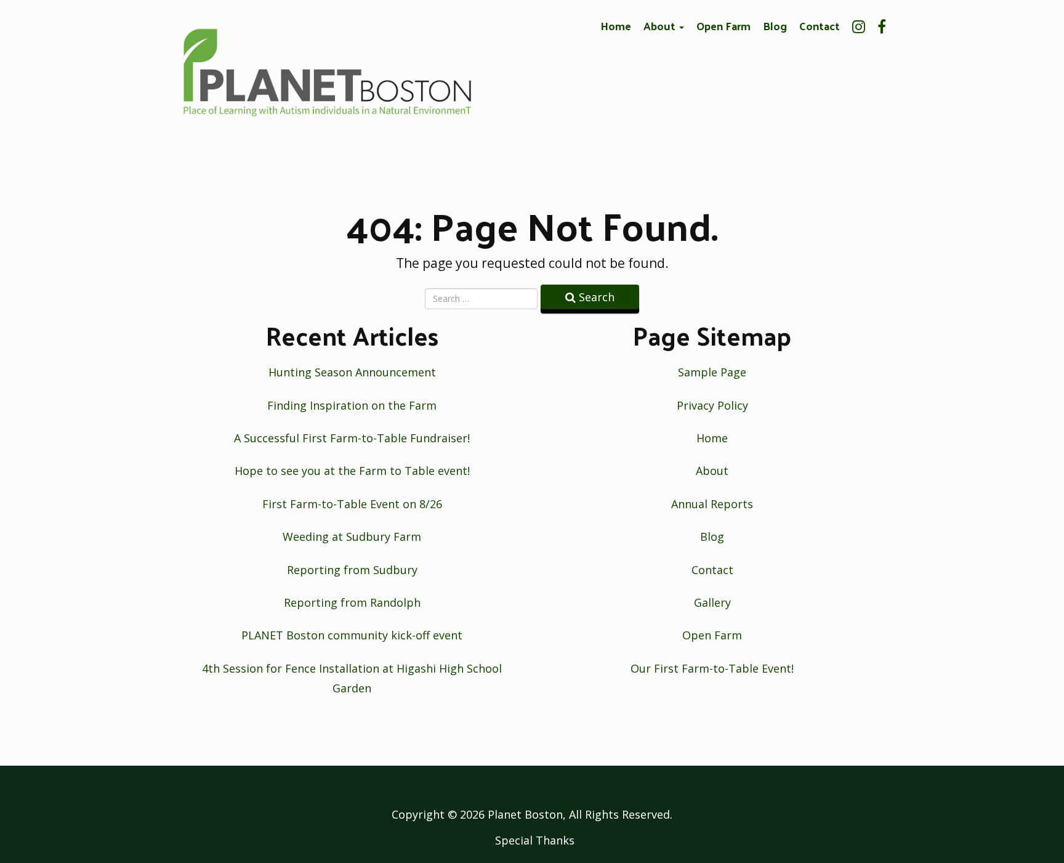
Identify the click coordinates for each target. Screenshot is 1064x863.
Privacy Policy (712, 405)
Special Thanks (534, 840)
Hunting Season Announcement (352, 372)
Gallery (712, 602)
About (660, 25)
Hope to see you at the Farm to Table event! (352, 470)
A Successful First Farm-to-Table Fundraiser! (352, 438)
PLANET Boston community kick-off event (351, 635)
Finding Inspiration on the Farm (352, 405)
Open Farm (723, 25)
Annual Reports (712, 503)
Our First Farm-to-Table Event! (712, 668)
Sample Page (712, 372)
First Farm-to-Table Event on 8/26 (352, 503)
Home (615, 25)
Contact (819, 25)
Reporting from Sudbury (352, 569)
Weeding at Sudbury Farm (352, 536)
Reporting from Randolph (352, 602)
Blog (775, 25)
